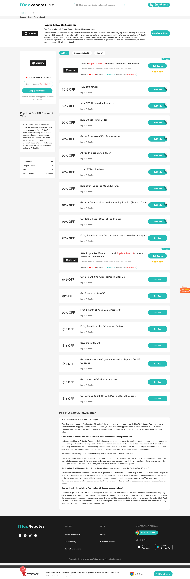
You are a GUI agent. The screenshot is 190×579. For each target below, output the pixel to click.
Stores (30, 17)
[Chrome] (159, 5)
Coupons (23, 17)
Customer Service (107, 541)
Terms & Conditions (73, 549)
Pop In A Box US (39, 17)
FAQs (102, 534)
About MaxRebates (73, 534)
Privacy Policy (70, 541)
